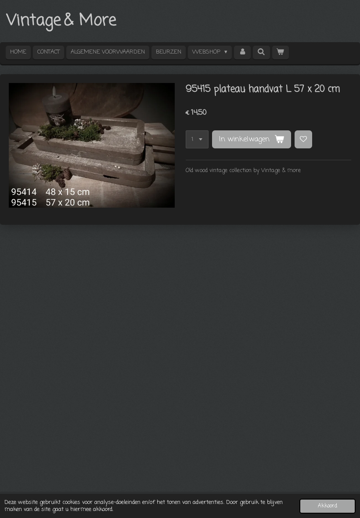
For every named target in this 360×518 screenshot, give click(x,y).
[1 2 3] (197, 139)
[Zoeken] (261, 52)
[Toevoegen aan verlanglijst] (304, 139)
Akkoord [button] (327, 506)
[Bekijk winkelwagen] (280, 52)
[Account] (242, 52)
